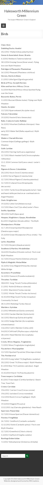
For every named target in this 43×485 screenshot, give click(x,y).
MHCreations (34, 481)
